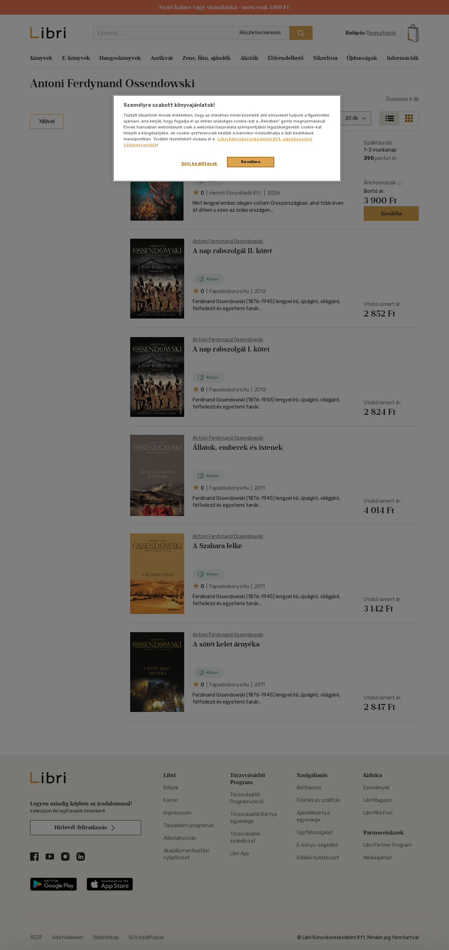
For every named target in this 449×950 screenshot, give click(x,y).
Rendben (251, 161)
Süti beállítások (199, 163)
